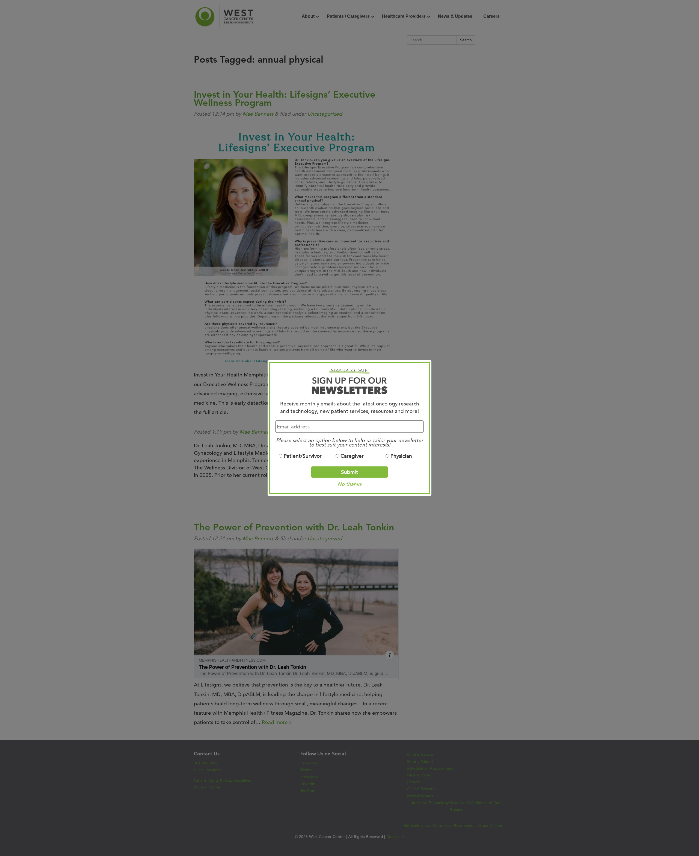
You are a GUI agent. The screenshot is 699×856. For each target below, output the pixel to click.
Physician (401, 456)
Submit (349, 472)
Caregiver (352, 456)
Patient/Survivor (303, 456)
